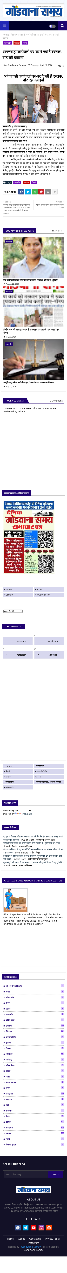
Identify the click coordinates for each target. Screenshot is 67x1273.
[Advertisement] (33, 705)
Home (6, 34)
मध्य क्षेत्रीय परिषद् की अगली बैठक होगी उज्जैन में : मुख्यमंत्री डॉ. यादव (31, 842)
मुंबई (34, 1104)
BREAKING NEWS (34, 985)
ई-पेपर (38, 776)
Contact (9, 594)
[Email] (48, 191)
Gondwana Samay (31, 1246)
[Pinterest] (41, 191)
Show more (57, 230)
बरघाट (34, 1070)
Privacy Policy (52, 1238)
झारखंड (34, 1042)
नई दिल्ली (34, 1054)
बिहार (34, 1076)
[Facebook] (21, 191)
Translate (27, 813)
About (39, 589)
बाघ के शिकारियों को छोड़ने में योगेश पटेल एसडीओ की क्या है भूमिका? (30, 280)
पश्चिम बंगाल (34, 1065)
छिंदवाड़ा (34, 1031)
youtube (53, 654)
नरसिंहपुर (34, 1059)
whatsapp (53, 641)
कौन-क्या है (9, 787)
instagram (21, 654)
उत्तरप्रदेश (34, 1014)
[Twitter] (28, 191)
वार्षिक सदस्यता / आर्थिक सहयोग (48, 781)
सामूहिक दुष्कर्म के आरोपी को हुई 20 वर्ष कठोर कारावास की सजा (28, 382)
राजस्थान (34, 1110)
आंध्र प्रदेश (34, 997)
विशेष (34, 1116)
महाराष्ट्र (34, 1099)
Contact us (35, 1238)
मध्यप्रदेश (7, 43)
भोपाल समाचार (34, 1082)
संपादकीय (35, 1127)
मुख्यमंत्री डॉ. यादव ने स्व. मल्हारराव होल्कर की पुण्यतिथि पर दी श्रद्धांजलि (32, 862)
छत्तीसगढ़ (35, 1025)
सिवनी (13, 34)
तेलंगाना (34, 1048)
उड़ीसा (34, 1008)
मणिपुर (34, 1087)
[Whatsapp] (35, 191)
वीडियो (34, 1121)
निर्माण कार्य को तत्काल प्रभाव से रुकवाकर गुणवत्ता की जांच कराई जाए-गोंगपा (31, 331)
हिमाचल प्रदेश (34, 1144)
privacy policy (43, 594)
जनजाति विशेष (41, 771)
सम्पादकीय (9, 781)
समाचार (17, 43)
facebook (21, 641)
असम (34, 991)
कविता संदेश (34, 1019)
